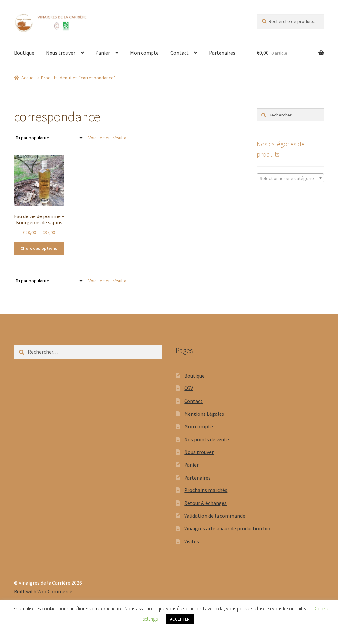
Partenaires (222, 53)
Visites (191, 541)
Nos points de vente (206, 439)
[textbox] (290, 178)
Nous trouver (60, 53)
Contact (179, 53)
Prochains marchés (205, 490)
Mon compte (144, 53)
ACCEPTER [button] (180, 619)
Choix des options (38, 248)
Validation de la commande (214, 516)
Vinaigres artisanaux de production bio (227, 528)
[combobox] (290, 177)
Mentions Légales (204, 414)
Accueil (28, 78)
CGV (188, 388)
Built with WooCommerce (43, 591)
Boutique (24, 53)
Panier (102, 53)
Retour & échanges (205, 503)
